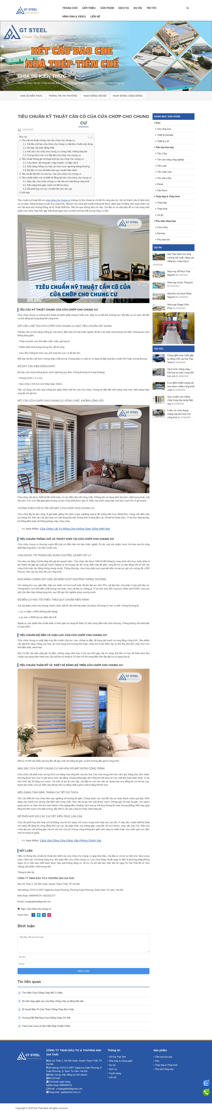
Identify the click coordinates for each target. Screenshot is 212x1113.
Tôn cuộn (162, 165)
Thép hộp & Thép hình (168, 196)
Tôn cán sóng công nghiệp (170, 159)
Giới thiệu (89, 8)
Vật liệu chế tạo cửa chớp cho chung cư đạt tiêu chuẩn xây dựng (60, 144)
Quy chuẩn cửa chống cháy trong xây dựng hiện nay (180, 400)
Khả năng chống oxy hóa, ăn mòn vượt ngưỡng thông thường (58, 166)
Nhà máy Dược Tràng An (180, 282)
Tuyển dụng (115, 1073)
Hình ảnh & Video (74, 16)
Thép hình (162, 208)
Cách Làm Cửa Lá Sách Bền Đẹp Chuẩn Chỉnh (46, 1026)
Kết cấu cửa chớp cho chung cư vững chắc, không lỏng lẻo (57, 151)
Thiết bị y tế (163, 141)
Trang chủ (70, 8)
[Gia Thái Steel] (29, 10)
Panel (160, 184)
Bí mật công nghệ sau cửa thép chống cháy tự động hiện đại (52, 1001)
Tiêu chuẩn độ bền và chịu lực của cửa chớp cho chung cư (51, 174)
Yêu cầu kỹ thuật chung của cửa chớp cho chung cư (48, 140)
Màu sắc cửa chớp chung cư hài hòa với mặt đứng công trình (58, 181)
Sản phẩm (107, 8)
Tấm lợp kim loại (165, 147)
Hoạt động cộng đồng (128, 95)
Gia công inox (164, 129)
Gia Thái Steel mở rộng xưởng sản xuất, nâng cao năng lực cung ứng (180, 257)
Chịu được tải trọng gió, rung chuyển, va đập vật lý (52, 162)
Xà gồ (160, 215)
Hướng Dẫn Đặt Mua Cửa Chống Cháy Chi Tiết (46, 1017)
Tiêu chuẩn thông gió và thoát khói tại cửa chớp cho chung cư (53, 159)
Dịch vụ (124, 8)
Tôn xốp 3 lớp (164, 178)
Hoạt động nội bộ (95, 95)
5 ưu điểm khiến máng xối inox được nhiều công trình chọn (180, 386)
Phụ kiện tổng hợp (166, 221)
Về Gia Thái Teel (117, 1056)
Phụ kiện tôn (163, 239)
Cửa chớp (162, 227)
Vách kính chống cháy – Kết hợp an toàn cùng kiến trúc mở (180, 372)
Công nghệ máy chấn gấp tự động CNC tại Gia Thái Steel (180, 359)
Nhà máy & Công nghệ (120, 1060)
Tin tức (152, 8)
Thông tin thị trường (63, 95)
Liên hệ (95, 16)
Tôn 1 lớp (162, 153)
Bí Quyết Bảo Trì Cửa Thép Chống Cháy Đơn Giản (48, 1009)
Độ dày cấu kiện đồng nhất (40, 147)
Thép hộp (162, 202)
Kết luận (26, 192)
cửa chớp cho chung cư (58, 200)
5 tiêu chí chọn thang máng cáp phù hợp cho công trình (179, 414)
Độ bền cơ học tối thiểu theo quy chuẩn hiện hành (52, 170)
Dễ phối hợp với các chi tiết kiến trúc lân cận (49, 188)
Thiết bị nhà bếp (165, 135)
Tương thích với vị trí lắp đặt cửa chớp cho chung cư (54, 155)
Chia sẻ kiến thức (31, 95)
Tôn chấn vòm (164, 172)
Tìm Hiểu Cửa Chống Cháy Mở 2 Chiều (42, 992)
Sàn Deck (162, 190)
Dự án (138, 8)
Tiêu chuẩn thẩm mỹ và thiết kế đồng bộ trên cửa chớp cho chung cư (57, 177)
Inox (158, 122)
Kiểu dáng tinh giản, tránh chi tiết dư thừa (47, 185)
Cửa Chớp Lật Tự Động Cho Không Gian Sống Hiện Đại (75, 528)
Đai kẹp (161, 233)
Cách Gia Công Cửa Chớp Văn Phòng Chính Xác (70, 840)
